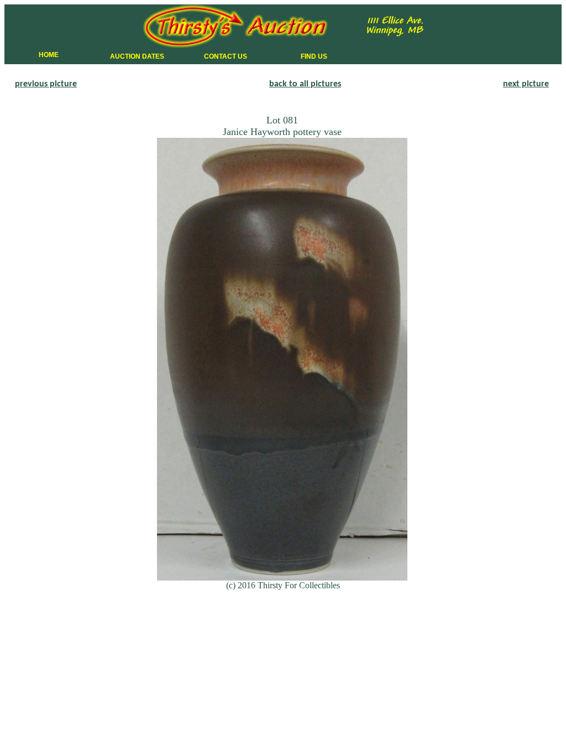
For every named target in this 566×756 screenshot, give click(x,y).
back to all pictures (305, 84)
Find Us (314, 56)
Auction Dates (137, 56)
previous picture (46, 84)
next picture (526, 84)
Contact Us (225, 56)
